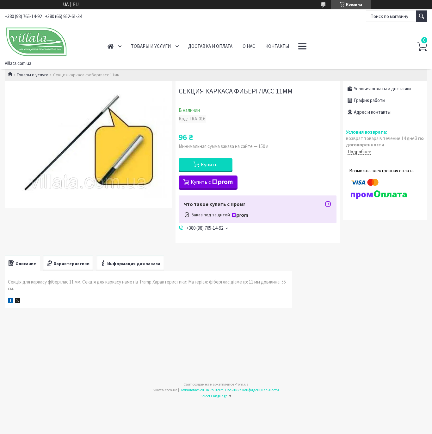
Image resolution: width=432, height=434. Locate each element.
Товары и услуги (151, 46)
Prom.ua (242, 384)
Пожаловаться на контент (201, 389)
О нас (249, 46)
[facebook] (10, 301)
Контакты (277, 46)
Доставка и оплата (210, 46)
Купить (209, 164)
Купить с (201, 182)
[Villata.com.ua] (49, 40)
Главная (110, 46)
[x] (17, 301)
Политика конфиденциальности (252, 389)
